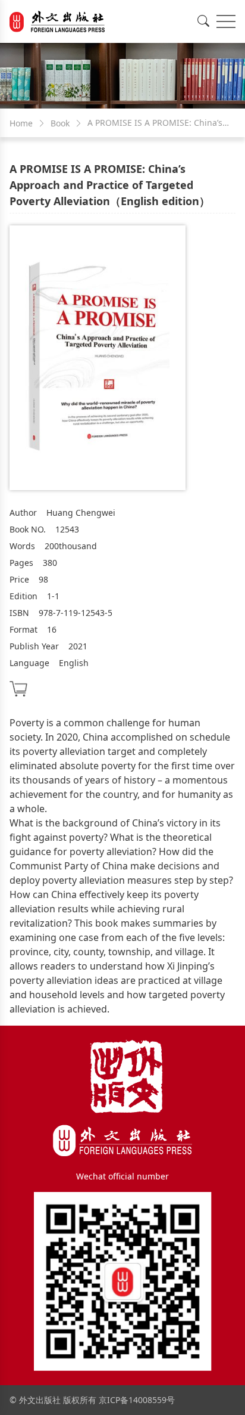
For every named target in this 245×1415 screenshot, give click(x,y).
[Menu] (225, 21)
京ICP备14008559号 (137, 1399)
